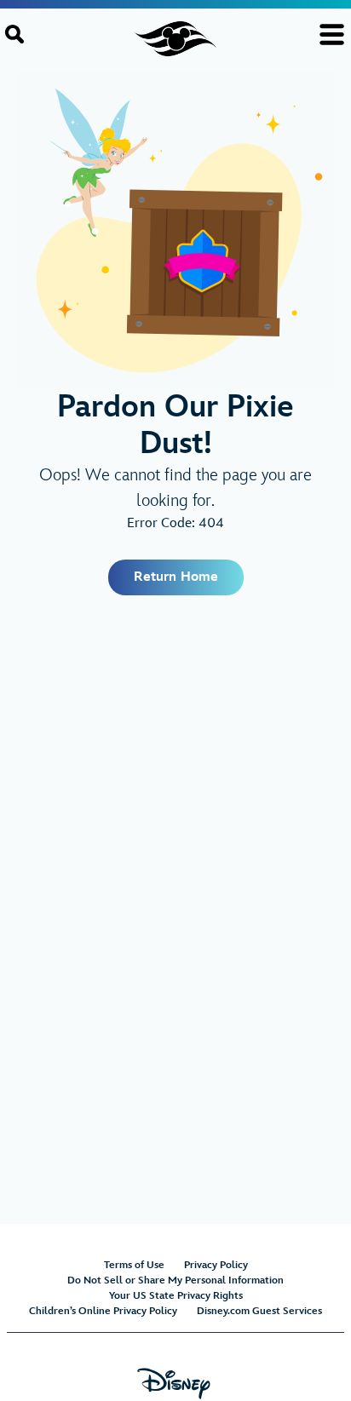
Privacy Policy (216, 1265)
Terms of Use (134, 1265)
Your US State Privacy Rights (176, 1295)
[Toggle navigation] (332, 34)
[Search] (14, 34)
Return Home (176, 577)
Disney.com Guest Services (259, 1311)
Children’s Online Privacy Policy (103, 1311)
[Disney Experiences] (176, 1392)
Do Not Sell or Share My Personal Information (175, 1280)
